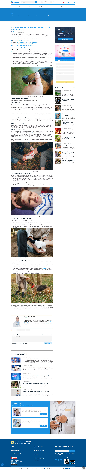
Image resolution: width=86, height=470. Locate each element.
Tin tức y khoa (18, 15)
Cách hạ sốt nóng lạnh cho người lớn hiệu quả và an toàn (35, 383)
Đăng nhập (73, 2)
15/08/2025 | (24, 42)
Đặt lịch (43, 414)
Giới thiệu (23, 6)
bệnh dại (19, 137)
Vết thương (13, 51)
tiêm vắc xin (45, 268)
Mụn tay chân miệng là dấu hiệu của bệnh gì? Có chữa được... (36, 391)
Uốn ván (33, 132)
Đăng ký (69, 2)
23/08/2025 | (24, 43)
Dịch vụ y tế (28, 6)
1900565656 (2, 464)
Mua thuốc (66, 6)
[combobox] (65, 73)
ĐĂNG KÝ (72, 451)
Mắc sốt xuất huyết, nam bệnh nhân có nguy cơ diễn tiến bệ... (36, 367)
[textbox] (65, 73)
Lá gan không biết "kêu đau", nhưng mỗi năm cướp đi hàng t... (36, 375)
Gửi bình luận (47, 343)
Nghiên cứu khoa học (44, 6)
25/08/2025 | (23, 45)
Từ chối (63, 468)
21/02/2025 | (20, 40)
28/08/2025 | (21, 47)
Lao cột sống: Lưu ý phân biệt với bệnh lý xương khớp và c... (36, 359)
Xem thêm (73, 87)
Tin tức (50, 6)
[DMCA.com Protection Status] (14, 463)
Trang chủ (12, 15)
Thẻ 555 (53, 6)
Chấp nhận (67, 468)
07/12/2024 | (25, 39)
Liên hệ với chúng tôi (65, 39)
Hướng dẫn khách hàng (36, 6)
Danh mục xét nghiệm (60, 6)
